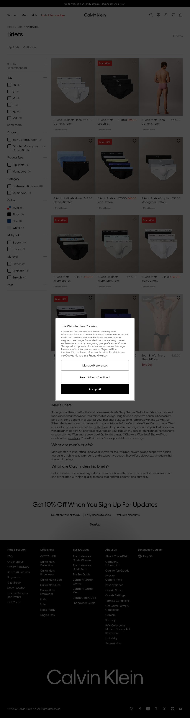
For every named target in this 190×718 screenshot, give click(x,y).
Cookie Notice (74, 355)
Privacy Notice (98, 355)
